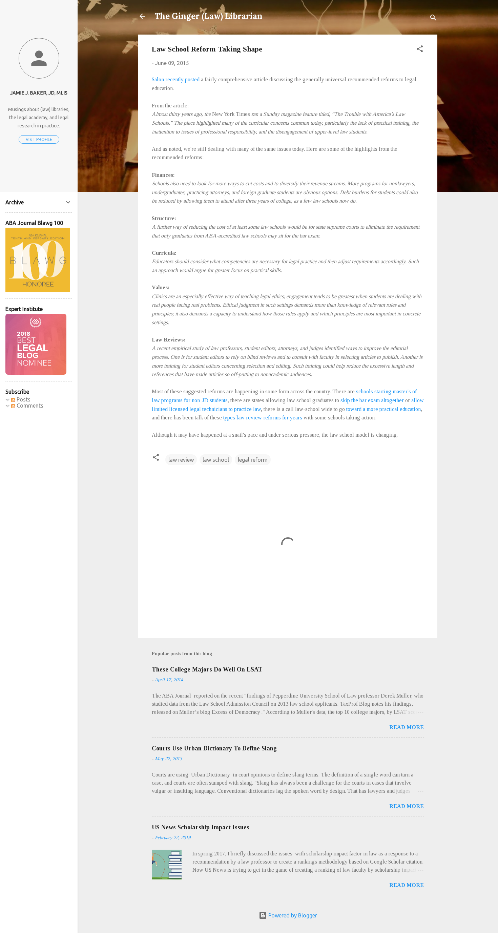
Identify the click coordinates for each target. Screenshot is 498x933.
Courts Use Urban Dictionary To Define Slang (214, 748)
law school (216, 460)
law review (181, 460)
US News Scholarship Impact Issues (200, 827)
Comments (29, 405)
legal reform (253, 460)
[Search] (433, 18)
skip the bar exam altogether (372, 400)
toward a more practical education (383, 409)
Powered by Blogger (292, 915)
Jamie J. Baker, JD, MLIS (38, 93)
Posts (22, 399)
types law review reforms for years (262, 417)
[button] (420, 50)
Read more (406, 727)
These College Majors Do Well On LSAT (207, 669)
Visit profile (39, 139)
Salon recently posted (176, 79)
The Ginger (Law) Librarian (208, 16)
